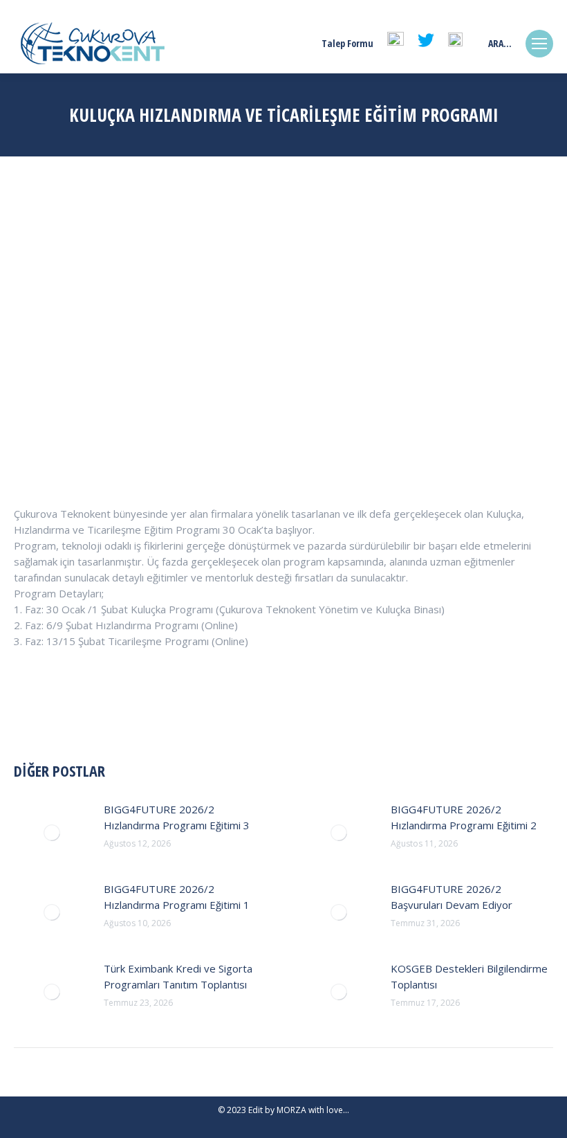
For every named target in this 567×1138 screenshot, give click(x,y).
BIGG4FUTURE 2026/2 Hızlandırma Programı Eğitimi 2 (464, 817)
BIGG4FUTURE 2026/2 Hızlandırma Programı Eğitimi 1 (177, 897)
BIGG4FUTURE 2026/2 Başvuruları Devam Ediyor (451, 897)
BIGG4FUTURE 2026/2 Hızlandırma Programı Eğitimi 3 (177, 817)
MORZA (291, 1110)
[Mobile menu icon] (539, 43)
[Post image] (52, 832)
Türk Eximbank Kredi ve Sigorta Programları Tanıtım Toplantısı (178, 976)
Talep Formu (347, 43)
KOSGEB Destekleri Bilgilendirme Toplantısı (469, 976)
